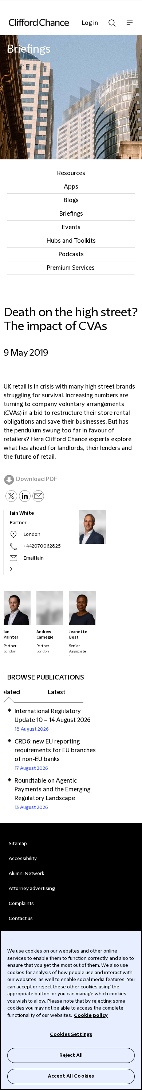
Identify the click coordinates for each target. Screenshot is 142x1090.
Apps (71, 186)
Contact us (21, 918)
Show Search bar (112, 21)
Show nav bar (129, 26)
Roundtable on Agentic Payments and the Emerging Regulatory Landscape (52, 789)
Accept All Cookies (71, 1076)
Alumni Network (26, 874)
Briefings (71, 214)
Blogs (71, 200)
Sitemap (18, 844)
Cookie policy (91, 1015)
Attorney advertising (32, 889)
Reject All (71, 1055)
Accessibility (23, 859)
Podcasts (71, 254)
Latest (57, 692)
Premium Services (71, 268)
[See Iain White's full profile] (19, 569)
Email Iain (34, 558)
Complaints (21, 904)
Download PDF (36, 479)
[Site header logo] (60, 22)
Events (71, 227)
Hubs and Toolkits (71, 241)
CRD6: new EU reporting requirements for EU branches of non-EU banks (55, 750)
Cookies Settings (71, 1034)
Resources (71, 173)
